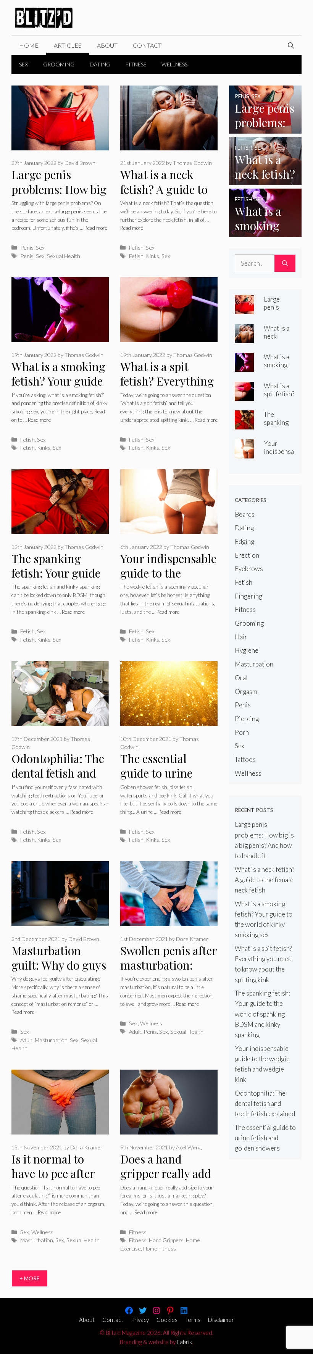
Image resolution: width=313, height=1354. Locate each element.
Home (29, 45)
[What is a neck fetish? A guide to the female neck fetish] (265, 180)
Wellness (174, 64)
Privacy (140, 1319)
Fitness (136, 64)
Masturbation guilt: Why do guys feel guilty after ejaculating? (58, 972)
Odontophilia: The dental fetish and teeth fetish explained (57, 780)
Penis (27, 247)
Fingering (248, 596)
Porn (242, 732)
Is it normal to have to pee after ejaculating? (53, 1173)
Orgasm (246, 691)
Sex (23, 64)
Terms (192, 1319)
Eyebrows (249, 569)
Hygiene (246, 650)
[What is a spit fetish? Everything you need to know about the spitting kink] (244, 395)
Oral (241, 678)
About (107, 45)
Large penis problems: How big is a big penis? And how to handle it (58, 196)
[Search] (285, 263)
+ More (29, 1278)
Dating (100, 64)
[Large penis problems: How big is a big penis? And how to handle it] (265, 128)
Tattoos (245, 759)
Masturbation (51, 1040)
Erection (247, 555)
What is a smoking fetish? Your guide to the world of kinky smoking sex (58, 388)
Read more (95, 228)
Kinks (152, 256)
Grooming (58, 64)
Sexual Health (63, 256)
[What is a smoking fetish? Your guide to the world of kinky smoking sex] (265, 232)
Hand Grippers (166, 1240)
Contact (147, 45)
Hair (241, 637)
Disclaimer (221, 1319)
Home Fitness (159, 1248)
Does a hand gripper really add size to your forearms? (165, 1181)
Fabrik (184, 1341)
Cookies (166, 1319)
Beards (245, 514)
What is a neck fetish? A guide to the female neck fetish (164, 196)
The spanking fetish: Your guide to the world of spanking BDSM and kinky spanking (262, 1014)
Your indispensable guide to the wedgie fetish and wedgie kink (168, 580)
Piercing (247, 719)
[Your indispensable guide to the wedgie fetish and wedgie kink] (244, 453)
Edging (244, 541)
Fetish (136, 247)
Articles (68, 45)
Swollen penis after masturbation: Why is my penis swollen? (168, 972)
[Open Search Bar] (291, 45)
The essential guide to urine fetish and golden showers (164, 780)
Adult (26, 1040)
